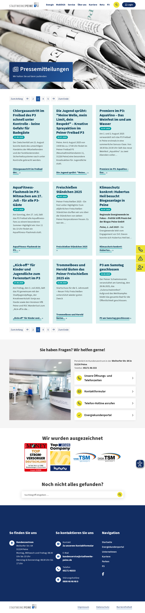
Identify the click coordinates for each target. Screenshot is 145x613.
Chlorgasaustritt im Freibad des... (27, 170)
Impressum (83, 607)
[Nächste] (53, 98)
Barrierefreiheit (124, 607)
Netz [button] (102, 4)
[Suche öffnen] (116, 5)
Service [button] (71, 4)
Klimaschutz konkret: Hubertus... (111, 248)
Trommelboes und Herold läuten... (69, 316)
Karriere (93, 4)
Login (130, 4)
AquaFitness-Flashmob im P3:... (27, 248)
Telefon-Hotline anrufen (99, 403)
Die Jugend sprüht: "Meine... (71, 172)
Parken (105, 561)
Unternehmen (109, 552)
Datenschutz (102, 607)
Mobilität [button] (60, 4)
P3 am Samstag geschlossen (114, 318)
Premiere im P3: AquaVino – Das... (114, 170)
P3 (108, 4)
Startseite (107, 542)
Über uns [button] (82, 4)
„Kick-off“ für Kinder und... (27, 318)
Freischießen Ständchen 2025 (71, 246)
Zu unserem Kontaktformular (78, 545)
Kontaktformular (95, 391)
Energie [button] (50, 4)
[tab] (140, 249)
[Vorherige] (27, 98)
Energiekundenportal (98, 415)
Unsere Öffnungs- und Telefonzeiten (98, 378)
